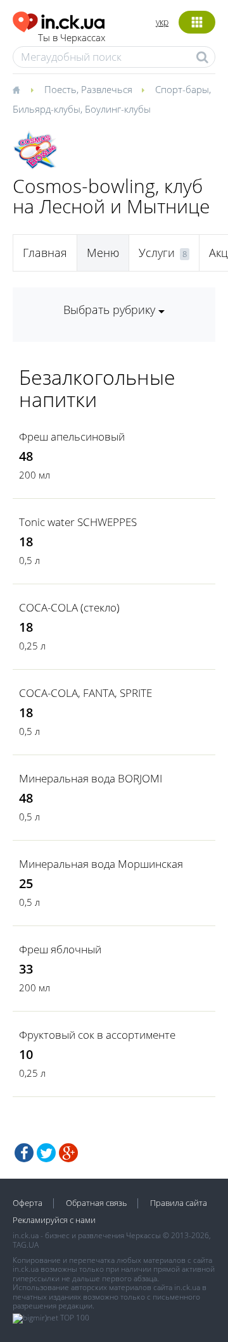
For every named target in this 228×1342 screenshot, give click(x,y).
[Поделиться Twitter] (46, 1152)
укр (162, 22)
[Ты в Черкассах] (59, 19)
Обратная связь (96, 1202)
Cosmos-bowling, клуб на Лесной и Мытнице (111, 196)
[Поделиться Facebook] (24, 1152)
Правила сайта (178, 1202)
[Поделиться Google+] (68, 1152)
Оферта (27, 1202)
